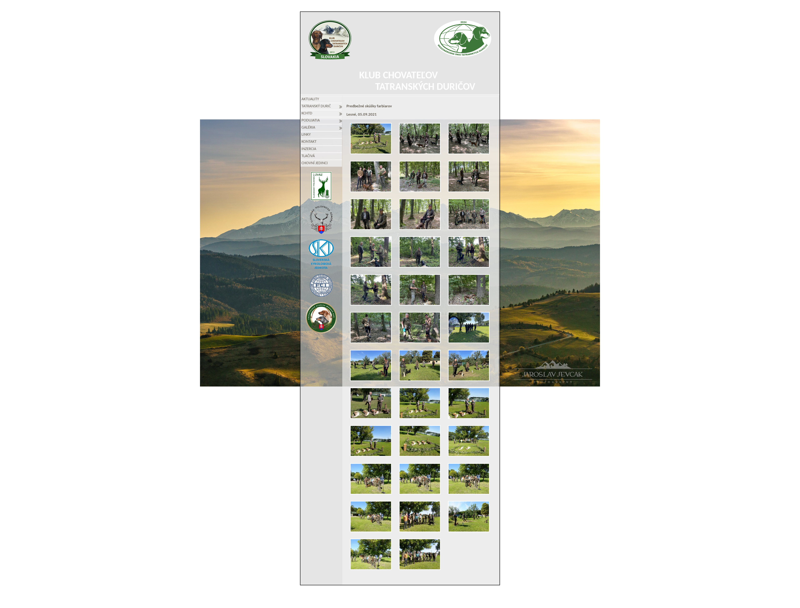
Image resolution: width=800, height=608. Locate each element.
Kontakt (308, 142)
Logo (330, 39)
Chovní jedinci (314, 163)
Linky (306, 135)
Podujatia (311, 121)
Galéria (309, 128)
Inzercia (308, 149)
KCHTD (307, 113)
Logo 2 (462, 38)
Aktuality (310, 99)
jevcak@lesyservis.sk (448, 593)
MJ (394, 600)
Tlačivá (308, 156)
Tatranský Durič (316, 106)
